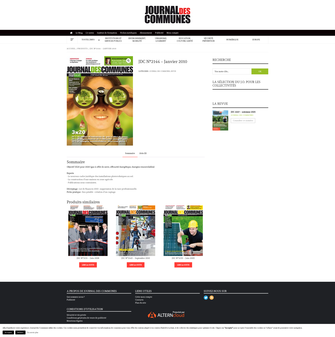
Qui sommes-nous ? (76, 297)
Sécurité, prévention (208, 39)
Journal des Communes (160, 71)
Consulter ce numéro (243, 120)
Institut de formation (107, 33)
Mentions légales (75, 321)
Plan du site (140, 303)
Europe (256, 39)
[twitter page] (206, 297)
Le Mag (79, 33)
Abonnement (146, 33)
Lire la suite (88, 265)
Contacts (139, 300)
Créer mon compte (143, 297)
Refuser (20, 332)
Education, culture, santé (185, 39)
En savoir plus (32, 332)
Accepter (8, 332)
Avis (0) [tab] (142, 153)
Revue (173, 71)
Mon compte (172, 33)
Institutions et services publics (113, 39)
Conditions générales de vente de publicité (86, 318)
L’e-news (90, 33)
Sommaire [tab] (130, 153)
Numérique (232, 39)
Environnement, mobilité (137, 39)
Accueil (72, 33)
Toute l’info (88, 39)
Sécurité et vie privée (76, 315)
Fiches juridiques (128, 33)
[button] (128, 60)
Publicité (159, 33)
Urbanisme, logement (161, 39)
